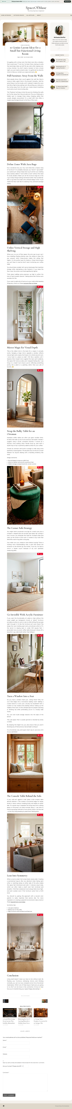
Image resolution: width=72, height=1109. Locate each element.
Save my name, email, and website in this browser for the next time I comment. (23, 1062)
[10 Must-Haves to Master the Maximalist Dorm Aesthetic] (44, 1001)
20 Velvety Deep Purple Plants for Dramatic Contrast (61, 87)
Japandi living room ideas (18, 902)
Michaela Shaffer (29, 57)
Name (5, 1040)
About (39, 15)
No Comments (25, 995)
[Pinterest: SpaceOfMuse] (3, 1106)
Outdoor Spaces (19, 15)
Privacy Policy (58, 1106)
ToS (63, 1106)
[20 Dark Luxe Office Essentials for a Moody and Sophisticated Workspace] (6, 1001)
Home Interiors (6, 15)
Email (5, 1047)
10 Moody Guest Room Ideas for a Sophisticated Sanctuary (62, 80)
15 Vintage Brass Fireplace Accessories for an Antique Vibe (40, 1021)
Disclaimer (66, 1106)
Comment (6, 1072)
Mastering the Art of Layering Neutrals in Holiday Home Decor (24, 1021)
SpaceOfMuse (36, 7)
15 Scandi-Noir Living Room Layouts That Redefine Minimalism (9, 1021)
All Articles (30, 15)
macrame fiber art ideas (30, 283)
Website (5, 1054)
